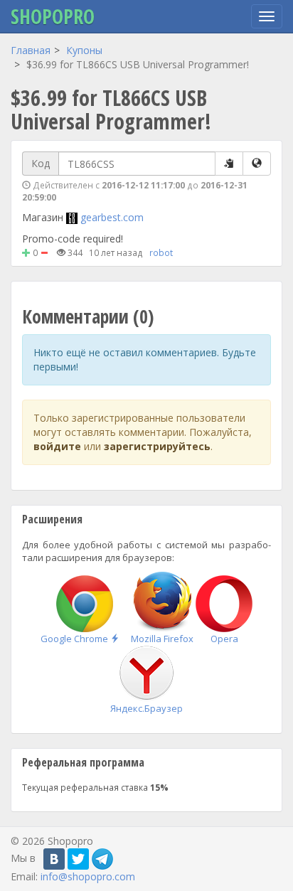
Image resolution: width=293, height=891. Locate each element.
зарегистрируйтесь (157, 446)
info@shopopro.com (88, 876)
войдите (57, 446)
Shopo (53, 16)
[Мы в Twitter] (78, 859)
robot (161, 252)
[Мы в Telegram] (102, 859)
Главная (30, 50)
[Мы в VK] (54, 859)
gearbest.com (112, 217)
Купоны (84, 50)
